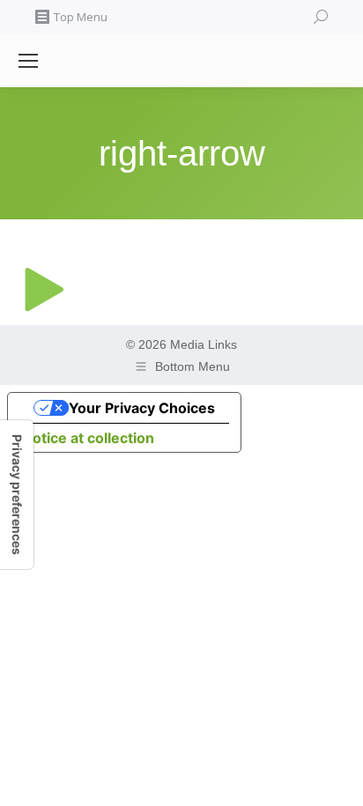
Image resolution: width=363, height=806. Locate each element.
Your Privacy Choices (142, 408)
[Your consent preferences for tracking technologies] (16, 494)
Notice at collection (88, 438)
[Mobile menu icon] (28, 60)
